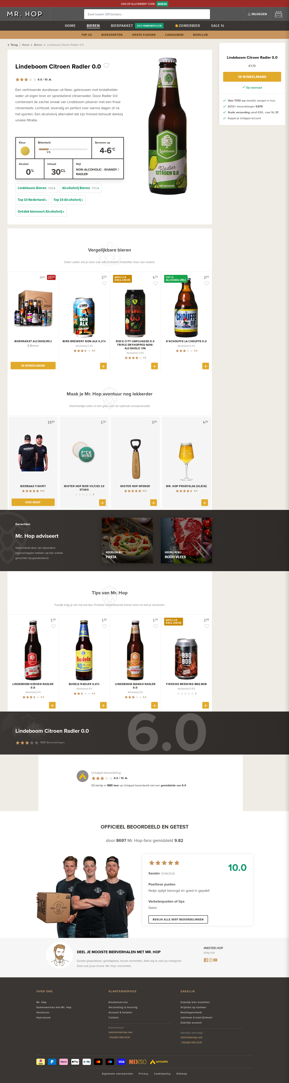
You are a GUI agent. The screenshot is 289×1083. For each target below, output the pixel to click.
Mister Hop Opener (135, 486)
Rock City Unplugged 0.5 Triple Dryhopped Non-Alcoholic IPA (135, 344)
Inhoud (51, 164)
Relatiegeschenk (191, 1012)
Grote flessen (144, 35)
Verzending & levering (123, 1007)
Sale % (217, 25)
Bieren (93, 25)
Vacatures (42, 1012)
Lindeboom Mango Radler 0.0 (135, 685)
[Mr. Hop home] (26, 14)
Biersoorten (112, 35)
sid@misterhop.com (191, 1037)
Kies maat (33, 502)
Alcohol (24, 164)
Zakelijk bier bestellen (195, 1002)
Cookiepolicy (162, 1074)
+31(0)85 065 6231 (119, 1037)
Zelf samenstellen (149, 25)
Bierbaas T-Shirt (33, 486)
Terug (14, 45)
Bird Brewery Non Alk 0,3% (84, 341)
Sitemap (181, 1074)
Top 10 (86, 35)
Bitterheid (44, 143)
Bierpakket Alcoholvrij (33, 341)
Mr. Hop (41, 1002)
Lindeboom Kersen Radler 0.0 (33, 685)
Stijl (78, 164)
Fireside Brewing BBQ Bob (186, 684)
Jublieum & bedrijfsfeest (196, 1017)
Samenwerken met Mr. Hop (54, 1007)
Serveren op (102, 143)
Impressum (43, 1017)
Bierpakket (122, 25)
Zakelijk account (191, 1022)
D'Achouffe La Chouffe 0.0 (186, 341)
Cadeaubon (174, 35)
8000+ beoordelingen (245, 106)
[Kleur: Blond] (25, 150)
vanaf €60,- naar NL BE (253, 112)
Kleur (22, 143)
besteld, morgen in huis (251, 100)
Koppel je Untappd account (244, 118)
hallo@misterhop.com (121, 1032)
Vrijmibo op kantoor (193, 1007)
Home (70, 25)
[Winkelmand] (278, 14)
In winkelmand (252, 76)
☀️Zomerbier (187, 25)
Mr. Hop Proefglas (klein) (186, 486)
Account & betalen (120, 1012)
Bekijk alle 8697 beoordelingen (178, 919)
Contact (114, 1017)
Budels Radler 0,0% (84, 684)
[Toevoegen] (103, 366)
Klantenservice (118, 1002)
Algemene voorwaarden (117, 1074)
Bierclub (200, 35)
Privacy (143, 1074)
